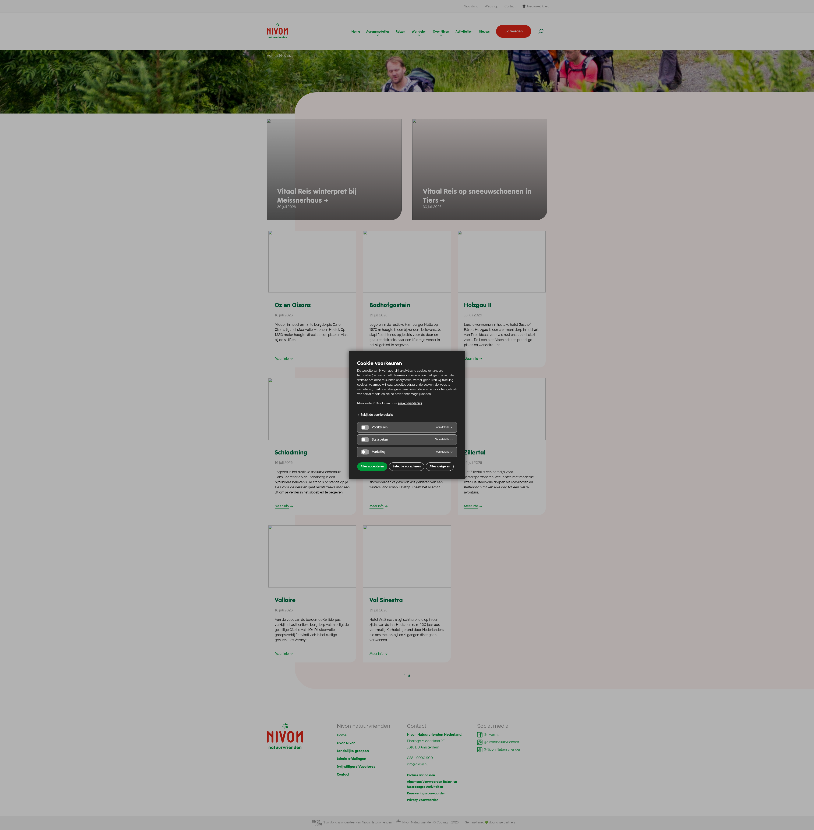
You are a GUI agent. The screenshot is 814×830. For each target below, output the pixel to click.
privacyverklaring (410, 403)
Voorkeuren (379, 427)
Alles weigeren (439, 466)
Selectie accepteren (407, 466)
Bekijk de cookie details (376, 414)
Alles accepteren (372, 466)
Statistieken (380, 439)
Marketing (379, 451)
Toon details (442, 427)
